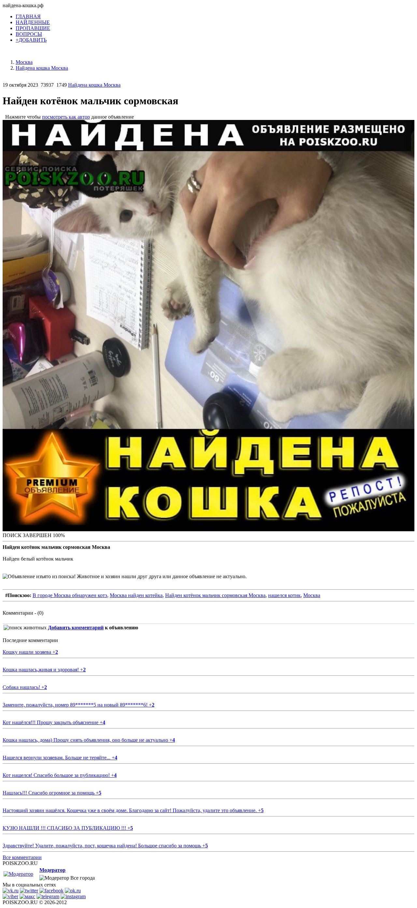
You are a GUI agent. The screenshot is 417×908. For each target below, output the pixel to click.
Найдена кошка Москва (94, 85)
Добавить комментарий (76, 627)
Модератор (52, 870)
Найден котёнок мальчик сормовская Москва (215, 595)
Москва (311, 595)
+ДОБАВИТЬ (31, 40)
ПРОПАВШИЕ (33, 28)
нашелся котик (284, 595)
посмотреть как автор (66, 117)
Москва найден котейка (136, 595)
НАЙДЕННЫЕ (33, 22)
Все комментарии (22, 857)
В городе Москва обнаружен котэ (70, 595)
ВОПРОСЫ (29, 34)
